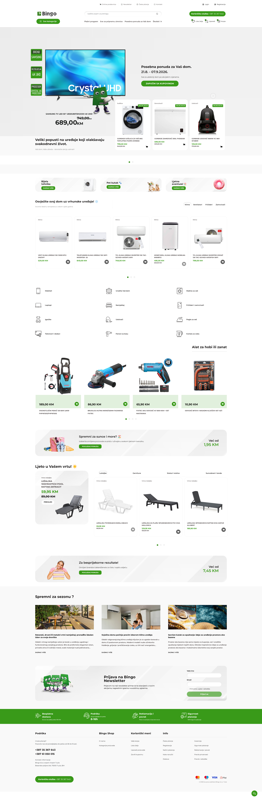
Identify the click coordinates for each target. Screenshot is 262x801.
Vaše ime (190, 671)
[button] (221, 21)
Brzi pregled (145, 151)
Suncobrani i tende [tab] (214, 473)
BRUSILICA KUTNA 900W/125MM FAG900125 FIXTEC (105, 412)
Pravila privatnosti (201, 754)
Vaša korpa (135, 741)
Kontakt (159, 4)
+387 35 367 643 (207, 14)
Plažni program (91, 21)
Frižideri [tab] (208, 205)
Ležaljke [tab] (103, 473)
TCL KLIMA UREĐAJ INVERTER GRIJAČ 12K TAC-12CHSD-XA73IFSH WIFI (208, 256)
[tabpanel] (131, 248)
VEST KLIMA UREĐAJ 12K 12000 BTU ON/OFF (52, 256)
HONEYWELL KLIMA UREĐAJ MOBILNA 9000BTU (169, 256)
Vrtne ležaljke (101, 481)
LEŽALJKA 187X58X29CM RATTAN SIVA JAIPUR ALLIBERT (205, 524)
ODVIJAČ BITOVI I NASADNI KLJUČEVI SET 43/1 (203, 411)
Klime (40, 220)
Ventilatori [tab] (197, 205)
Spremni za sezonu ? (54, 596)
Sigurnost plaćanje (201, 745)
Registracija (167, 745)
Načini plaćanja (169, 750)
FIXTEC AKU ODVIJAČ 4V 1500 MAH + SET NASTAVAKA (152, 412)
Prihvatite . (200, 689)
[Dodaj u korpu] (147, 147)
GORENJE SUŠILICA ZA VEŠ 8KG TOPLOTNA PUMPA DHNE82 (130, 140)
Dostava (166, 759)
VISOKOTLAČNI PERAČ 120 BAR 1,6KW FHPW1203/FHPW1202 (54, 412)
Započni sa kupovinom (160, 83)
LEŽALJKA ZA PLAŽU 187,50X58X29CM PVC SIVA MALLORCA (161, 524)
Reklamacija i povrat (202, 750)
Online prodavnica (109, 4)
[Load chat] (254, 793)
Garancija (198, 741)
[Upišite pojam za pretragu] (157, 13)
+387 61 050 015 (45, 754)
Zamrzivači (158, 103)
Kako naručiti (168, 754)
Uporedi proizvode (138, 750)
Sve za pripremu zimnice (111, 21)
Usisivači (195, 103)
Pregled (48, 502)
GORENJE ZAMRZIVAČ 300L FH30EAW (169, 139)
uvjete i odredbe (204, 689)
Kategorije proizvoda (107, 745)
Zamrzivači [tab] (220, 205)
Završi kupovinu (137, 754)
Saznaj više (40, 652)
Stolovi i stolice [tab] (173, 473)
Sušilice (120, 103)
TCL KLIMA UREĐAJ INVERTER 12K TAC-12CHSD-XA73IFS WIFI (131, 256)
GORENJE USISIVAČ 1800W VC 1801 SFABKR (206, 140)
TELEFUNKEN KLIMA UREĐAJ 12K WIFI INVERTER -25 (92, 256)
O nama (102, 741)
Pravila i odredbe (200, 759)
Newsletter (127, 4)
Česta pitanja (144, 4)
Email (189, 680)
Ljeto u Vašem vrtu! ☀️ (56, 466)
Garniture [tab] (137, 473)
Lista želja (134, 745)
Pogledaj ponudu (90, 446)
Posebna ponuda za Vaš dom (138, 21)
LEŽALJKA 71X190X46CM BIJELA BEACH (112, 523)
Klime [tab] (187, 205)
